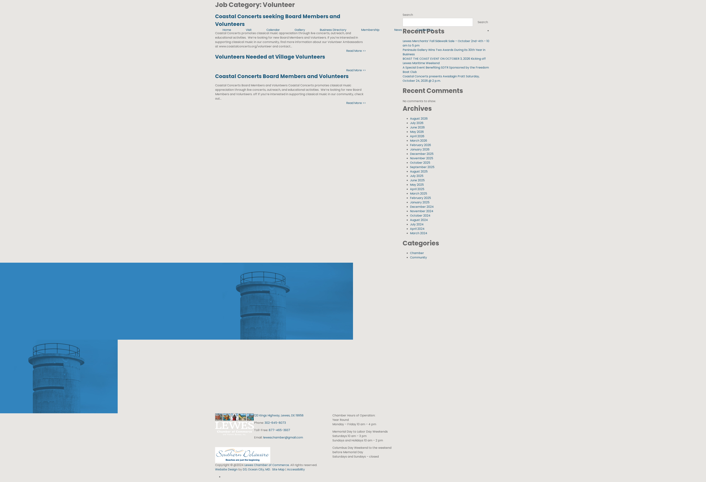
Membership (370, 30)
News (398, 30)
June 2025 (417, 180)
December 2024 (422, 207)
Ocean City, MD (259, 469)
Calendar (273, 30)
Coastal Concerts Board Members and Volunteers (282, 76)
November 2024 (421, 211)
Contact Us (425, 30)
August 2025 (419, 171)
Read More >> (356, 51)
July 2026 (416, 123)
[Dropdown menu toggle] (241, 37)
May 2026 (417, 132)
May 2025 (417, 185)
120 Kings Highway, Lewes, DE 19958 (279, 415)
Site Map (278, 469)
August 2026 (419, 118)
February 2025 (420, 198)
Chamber (417, 253)
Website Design (226, 469)
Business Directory (333, 30)
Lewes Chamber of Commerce (266, 465)
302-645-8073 (275, 423)
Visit (249, 30)
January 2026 (419, 149)
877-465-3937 (279, 430)
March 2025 (418, 193)
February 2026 (420, 145)
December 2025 (422, 154)
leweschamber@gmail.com (283, 437)
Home (226, 30)
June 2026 (417, 127)
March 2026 (418, 141)
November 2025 (421, 158)
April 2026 (417, 136)
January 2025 (419, 202)
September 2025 (422, 167)
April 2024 (417, 229)
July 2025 (416, 176)
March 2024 (418, 233)
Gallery (300, 30)
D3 (244, 469)
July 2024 (417, 224)
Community (418, 257)
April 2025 (417, 189)
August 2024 (419, 220)
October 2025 (420, 163)
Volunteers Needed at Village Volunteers (270, 56)
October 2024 (420, 215)
